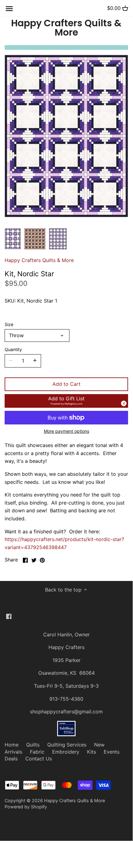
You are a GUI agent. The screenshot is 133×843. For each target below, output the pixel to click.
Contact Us (38, 758)
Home (12, 745)
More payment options (66, 431)
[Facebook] (8, 616)
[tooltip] (124, 403)
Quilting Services (66, 745)
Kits (91, 752)
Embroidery (65, 752)
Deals (11, 758)
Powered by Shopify (26, 806)
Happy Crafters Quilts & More (66, 28)
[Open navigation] (9, 8)
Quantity (13, 349)
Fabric (37, 752)
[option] (13, 239)
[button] (66, 401)
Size (9, 324)
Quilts (32, 745)
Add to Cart (66, 384)
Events (111, 752)
